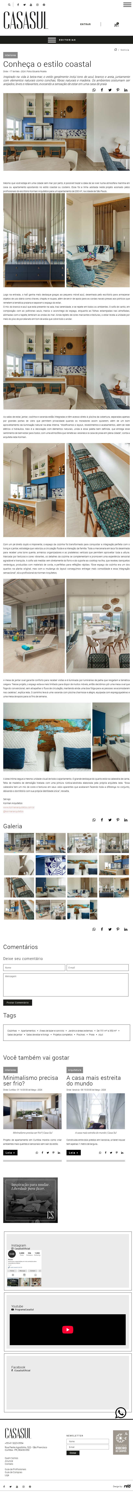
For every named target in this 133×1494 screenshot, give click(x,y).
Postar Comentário (18, 1002)
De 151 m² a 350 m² (107, 1030)
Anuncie (9, 1461)
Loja (7, 1475)
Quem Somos (11, 1458)
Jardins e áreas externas (80, 1030)
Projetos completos (63, 1034)
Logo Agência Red (127, 1486)
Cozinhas (12, 1030)
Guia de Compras (13, 1472)
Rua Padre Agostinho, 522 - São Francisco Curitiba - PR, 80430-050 (26, 1448)
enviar (73, 1452)
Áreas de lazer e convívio (52, 1030)
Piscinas (81, 1034)
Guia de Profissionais (15, 1469)
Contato (9, 1464)
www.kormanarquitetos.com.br (19, 807)
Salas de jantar (14, 1034)
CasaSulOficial (22, 1248)
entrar (85, 24)
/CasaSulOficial (21, 1370)
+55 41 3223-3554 (14, 1443)
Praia (91, 1034)
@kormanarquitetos (13, 811)
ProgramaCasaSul (24, 1309)
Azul (100, 1034)
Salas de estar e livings (37, 1034)
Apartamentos (28, 1030)
